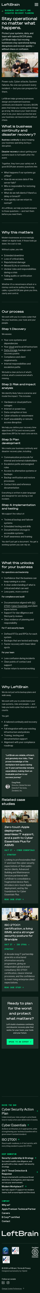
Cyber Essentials (19, 605)
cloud (11, 346)
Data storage (10, 350)
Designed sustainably (10, 1271)
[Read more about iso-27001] (15, 1250)
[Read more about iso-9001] (6, 1259)
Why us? (6, 1204)
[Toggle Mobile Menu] (36, 4)
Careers (6, 1213)
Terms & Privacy (24, 1268)
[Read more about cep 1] (5, 1250)
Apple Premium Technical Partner (19, 1208)
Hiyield (24, 1271)
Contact (6, 1221)
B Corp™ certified (11, 1217)
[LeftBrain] (11, 4)
